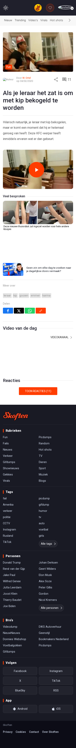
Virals (44, 20)
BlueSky (20, 690)
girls (41, 535)
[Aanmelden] (65, 7)
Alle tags (46, 543)
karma (46, 295)
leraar (7, 295)
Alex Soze (45, 581)
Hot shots (56, 20)
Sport (42, 468)
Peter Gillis (45, 587)
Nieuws (7, 449)
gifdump (44, 504)
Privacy (7, 731)
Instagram (9, 529)
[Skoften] (15, 416)
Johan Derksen (48, 562)
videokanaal (59, 337)
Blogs (42, 480)
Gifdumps (9, 462)
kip (15, 295)
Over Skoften (50, 731)
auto (42, 523)
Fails (6, 443)
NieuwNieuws (11, 633)
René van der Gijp (14, 569)
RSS (56, 690)
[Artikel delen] (56, 79)
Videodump (10, 626)
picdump (44, 498)
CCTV (6, 523)
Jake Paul (9, 575)
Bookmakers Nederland (54, 639)
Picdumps (45, 437)
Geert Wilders (47, 569)
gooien (23, 295)
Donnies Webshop (14, 639)
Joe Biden (9, 606)
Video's (33, 20)
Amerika (8, 504)
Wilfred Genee (12, 581)
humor (43, 511)
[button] (69, 20)
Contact (34, 731)
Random (44, 443)
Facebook (20, 671)
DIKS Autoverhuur (50, 626)
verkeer (7, 511)
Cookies (21, 731)
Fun (5, 437)
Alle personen (49, 608)
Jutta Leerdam (12, 587)
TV (40, 456)
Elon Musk (45, 575)
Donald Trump (12, 562)
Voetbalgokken (12, 645)
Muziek (43, 474)
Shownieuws (11, 468)
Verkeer (8, 456)
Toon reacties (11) (38, 391)
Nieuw (8, 20)
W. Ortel (26, 77)
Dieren (43, 462)
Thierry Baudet (12, 600)
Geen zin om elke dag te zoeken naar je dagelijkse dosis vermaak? (48, 269)
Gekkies (8, 474)
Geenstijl (44, 633)
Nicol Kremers (48, 600)
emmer (35, 295)
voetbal (43, 529)
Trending (20, 20)
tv (40, 517)
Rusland (8, 535)
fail (5, 498)
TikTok (7, 542)
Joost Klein (10, 593)
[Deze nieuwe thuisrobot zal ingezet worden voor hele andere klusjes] (38, 212)
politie (7, 517)
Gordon (43, 593)
